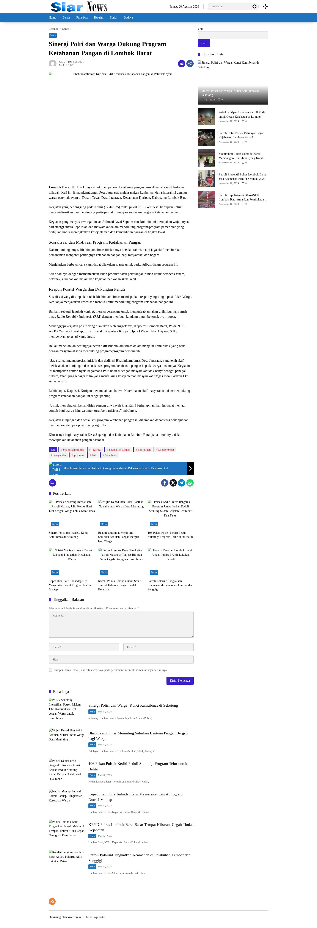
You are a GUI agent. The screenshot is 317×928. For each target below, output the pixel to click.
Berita (53, 35)
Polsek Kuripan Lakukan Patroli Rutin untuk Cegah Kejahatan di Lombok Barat (242, 115)
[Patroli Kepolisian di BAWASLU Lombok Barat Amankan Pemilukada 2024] (206, 199)
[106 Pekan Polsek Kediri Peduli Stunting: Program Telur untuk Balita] (171, 514)
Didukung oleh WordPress (65, 917)
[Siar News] (79, 6)
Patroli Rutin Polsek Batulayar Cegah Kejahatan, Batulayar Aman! (241, 135)
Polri (94, 455)
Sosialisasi (111, 455)
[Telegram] (181, 483)
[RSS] (52, 901)
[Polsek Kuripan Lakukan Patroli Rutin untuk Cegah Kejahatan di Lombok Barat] (206, 116)
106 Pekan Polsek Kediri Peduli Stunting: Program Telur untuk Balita (170, 535)
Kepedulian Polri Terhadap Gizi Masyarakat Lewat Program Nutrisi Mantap (70, 585)
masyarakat (60, 455)
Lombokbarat (166, 449)
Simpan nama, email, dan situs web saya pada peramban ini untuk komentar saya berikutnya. (111, 670)
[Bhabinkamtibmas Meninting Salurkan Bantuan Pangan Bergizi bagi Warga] (121, 514)
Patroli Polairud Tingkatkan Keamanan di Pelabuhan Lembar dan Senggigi (170, 585)
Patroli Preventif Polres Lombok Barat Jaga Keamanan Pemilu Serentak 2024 (242, 176)
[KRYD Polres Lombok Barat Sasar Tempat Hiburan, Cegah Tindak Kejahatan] (121, 562)
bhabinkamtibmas (73, 449)
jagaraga (97, 449)
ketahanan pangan (119, 449)
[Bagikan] (190, 63)
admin (62, 62)
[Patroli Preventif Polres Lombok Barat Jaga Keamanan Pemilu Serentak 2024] (206, 178)
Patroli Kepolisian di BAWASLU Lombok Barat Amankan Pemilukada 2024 (241, 198)
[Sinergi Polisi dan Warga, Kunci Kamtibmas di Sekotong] (72, 514)
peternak (79, 455)
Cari (200, 29)
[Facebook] (164, 483)
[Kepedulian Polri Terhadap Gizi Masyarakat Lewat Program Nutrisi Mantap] (72, 562)
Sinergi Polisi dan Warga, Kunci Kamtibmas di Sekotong (68, 535)
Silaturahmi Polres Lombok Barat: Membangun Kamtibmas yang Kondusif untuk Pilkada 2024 (243, 156)
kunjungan (144, 449)
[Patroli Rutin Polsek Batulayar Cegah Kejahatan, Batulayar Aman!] (206, 137)
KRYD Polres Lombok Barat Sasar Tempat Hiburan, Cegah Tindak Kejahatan (119, 585)
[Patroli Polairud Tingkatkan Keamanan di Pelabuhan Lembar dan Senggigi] (171, 562)
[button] (254, 6)
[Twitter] (173, 483)
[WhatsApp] (190, 483)
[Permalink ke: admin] (54, 63)
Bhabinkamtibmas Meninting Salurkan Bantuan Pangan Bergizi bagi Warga (118, 537)
